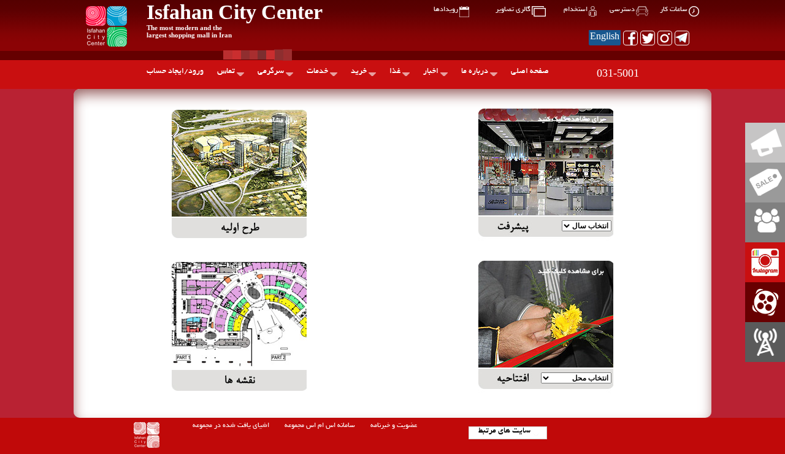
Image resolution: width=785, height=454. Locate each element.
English (604, 37)
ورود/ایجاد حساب (175, 71)
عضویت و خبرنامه (393, 425)
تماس (226, 71)
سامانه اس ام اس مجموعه (320, 425)
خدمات (317, 71)
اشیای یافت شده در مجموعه (231, 425)
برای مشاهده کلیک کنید (570, 119)
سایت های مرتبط (504, 431)
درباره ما (474, 71)
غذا (394, 71)
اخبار (430, 71)
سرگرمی (271, 71)
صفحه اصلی (530, 71)
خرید (359, 71)
